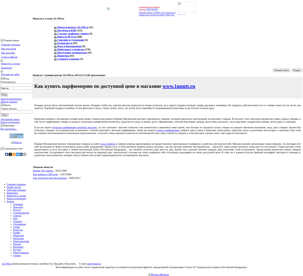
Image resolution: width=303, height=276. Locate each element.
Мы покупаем (8, 48)
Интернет (18, 247)
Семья (16, 227)
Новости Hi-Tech (66, 36)
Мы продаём (8, 53)
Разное (10, 201)
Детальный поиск (10, 119)
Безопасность (64, 43)
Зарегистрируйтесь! (11, 99)
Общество (18, 235)
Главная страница (10, 44)
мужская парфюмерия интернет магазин (74, 127)
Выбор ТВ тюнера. (43, 170)
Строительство (21, 212)
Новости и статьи (10, 63)
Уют (15, 218)
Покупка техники (16, 190)
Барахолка (6, 67)
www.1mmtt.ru (179, 86)
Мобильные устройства (70, 49)
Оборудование (21, 252)
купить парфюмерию (167, 130)
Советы (17, 215)
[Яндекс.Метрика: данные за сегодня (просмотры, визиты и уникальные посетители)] (159, 274)
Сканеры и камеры (68, 59)
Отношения (19, 224)
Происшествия (21, 241)
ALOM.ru (7, 263)
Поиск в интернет (10, 122)
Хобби (16, 232)
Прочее (17, 244)
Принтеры (63, 55)
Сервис (17, 255)
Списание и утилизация (70, 40)
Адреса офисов (9, 57)
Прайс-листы (14, 187)
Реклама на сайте (10, 74)
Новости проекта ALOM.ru (72, 27)
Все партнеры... (8, 129)
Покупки (18, 207)
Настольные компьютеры (72, 52)
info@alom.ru (94, 263)
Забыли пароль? (9, 101)
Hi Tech (17, 249)
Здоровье (18, 204)
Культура (18, 230)
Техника (17, 221)
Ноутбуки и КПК (66, 30)
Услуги (17, 210)
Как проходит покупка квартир (50, 178)
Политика (18, 238)
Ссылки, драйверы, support (73, 33)
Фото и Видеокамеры (69, 46)
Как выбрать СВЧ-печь (45, 174)
